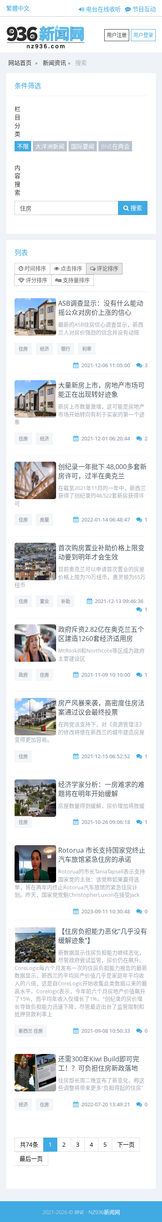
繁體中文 (17, 8)
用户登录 (143, 35)
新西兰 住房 (31, 1031)
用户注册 (117, 35)
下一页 (126, 1144)
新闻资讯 (54, 63)
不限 (23, 146)
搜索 (135, 208)
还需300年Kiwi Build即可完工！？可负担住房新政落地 (98, 1063)
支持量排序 (75, 280)
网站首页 (20, 63)
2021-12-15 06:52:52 (105, 756)
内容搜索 (17, 179)
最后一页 (31, 1159)
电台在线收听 (102, 9)
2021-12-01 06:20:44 (105, 438)
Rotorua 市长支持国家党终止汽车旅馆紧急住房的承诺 (101, 855)
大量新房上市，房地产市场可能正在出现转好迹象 (101, 390)
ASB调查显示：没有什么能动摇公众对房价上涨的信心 (100, 308)
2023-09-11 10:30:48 (105, 911)
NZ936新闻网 (104, 1212)
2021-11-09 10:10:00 (105, 674)
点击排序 (70, 268)
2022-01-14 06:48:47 (105, 519)
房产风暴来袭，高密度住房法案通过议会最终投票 (101, 707)
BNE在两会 (115, 146)
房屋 (44, 520)
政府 (23, 675)
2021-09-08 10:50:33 (105, 1030)
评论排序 (107, 268)
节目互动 (143, 9)
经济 (44, 349)
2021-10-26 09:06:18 (105, 822)
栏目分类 (17, 121)
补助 (65, 601)
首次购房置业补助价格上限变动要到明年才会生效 (101, 552)
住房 (23, 349)
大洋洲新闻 (49, 146)
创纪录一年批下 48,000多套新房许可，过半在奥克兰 (102, 471)
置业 (44, 601)
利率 (86, 349)
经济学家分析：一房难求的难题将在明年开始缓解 (101, 789)
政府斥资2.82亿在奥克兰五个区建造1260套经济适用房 (101, 634)
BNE (79, 1212)
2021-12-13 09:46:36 (119, 601)
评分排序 (36, 280)
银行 (65, 349)
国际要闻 (82, 146)
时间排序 (34, 268)
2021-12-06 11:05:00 (105, 365)
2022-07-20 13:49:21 (105, 1104)
